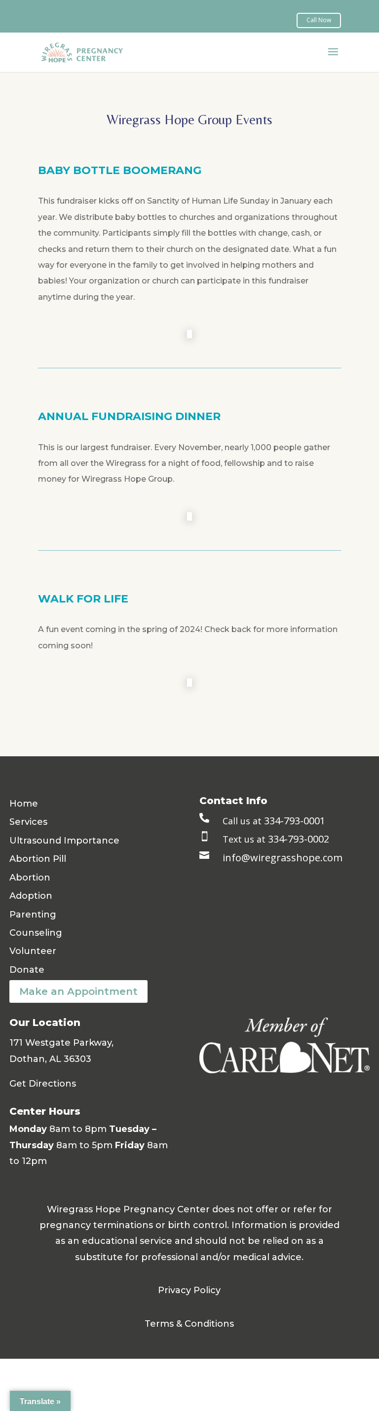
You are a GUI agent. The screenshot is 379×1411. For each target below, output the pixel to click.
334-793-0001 (294, 820)
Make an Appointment (78, 991)
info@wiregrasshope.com (282, 857)
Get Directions (42, 1083)
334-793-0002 (298, 839)
